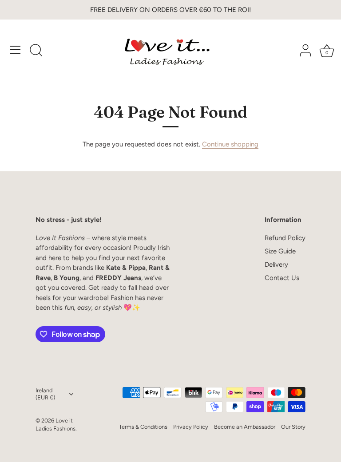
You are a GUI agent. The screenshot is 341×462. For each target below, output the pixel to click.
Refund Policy (285, 238)
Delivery (276, 265)
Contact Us (282, 278)
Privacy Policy (190, 426)
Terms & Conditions (143, 426)
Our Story (293, 426)
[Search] (36, 51)
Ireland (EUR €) (45, 394)
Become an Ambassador (244, 426)
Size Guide (280, 251)
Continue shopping (230, 144)
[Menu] (15, 49)
